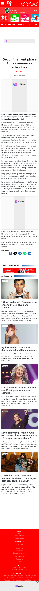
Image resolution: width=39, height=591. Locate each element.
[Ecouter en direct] (28, 4)
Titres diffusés (19, 536)
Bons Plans (19, 544)
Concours (19, 551)
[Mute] (35, 10)
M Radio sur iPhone (19, 567)
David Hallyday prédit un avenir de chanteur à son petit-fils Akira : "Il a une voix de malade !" (19, 435)
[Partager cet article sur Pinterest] (19, 254)
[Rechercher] (32, 4)
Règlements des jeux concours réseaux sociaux (19, 575)
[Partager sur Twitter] (14, 254)
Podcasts (19, 559)
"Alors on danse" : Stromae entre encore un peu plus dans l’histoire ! (19, 305)
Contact (19, 533)
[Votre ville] (23, 4)
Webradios (10, 24)
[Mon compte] (36, 4)
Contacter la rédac (19, 553)
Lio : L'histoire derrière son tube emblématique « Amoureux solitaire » (18, 390)
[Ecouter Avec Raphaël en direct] (19, 271)
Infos (19, 546)
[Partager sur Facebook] (10, 254)
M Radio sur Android (19, 569)
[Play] (2, 16)
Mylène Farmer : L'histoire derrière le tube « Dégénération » (19, 348)
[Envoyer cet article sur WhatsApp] (24, 254)
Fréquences (19, 538)
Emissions (21, 24)
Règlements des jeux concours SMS (19, 578)
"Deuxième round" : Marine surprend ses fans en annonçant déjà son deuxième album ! (18, 478)
